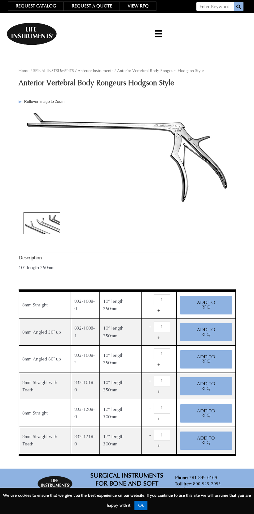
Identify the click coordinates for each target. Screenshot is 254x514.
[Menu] (158, 33)
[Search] (238, 6)
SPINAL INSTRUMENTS (53, 70)
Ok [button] (141, 505)
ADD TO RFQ (206, 305)
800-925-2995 (198, 484)
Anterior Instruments (95, 70)
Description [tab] (30, 257)
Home (24, 70)
